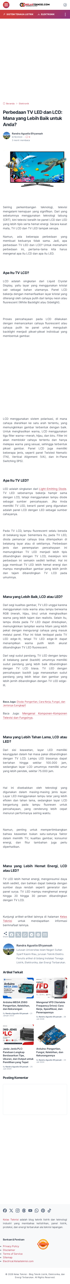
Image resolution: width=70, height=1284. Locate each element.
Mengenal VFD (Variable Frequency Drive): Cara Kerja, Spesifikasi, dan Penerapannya (50, 1007)
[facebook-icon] (5, 1211)
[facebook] (11, 935)
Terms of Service (13, 1253)
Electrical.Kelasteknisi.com (18, 1261)
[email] (45, 935)
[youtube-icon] (30, 1211)
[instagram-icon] (18, 1211)
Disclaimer (9, 1250)
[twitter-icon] (11, 1211)
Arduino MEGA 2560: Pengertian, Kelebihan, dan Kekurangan (16, 1005)
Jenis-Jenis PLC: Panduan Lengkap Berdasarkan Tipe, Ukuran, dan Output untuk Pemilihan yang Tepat (18, 1055)
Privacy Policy (11, 1246)
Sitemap (7, 1257)
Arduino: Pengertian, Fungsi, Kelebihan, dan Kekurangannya (49, 1052)
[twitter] (18, 935)
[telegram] (32, 935)
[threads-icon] (24, 1211)
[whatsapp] (25, 935)
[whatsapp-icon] (37, 1211)
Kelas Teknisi (11, 1219)
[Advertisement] (35, 60)
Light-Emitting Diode (52, 489)
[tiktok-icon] (49, 1211)
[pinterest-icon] (43, 1211)
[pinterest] (38, 935)
